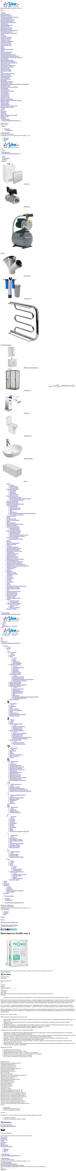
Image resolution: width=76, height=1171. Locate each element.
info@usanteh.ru (6, 132)
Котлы (14, 659)
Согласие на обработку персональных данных (12, 1165)
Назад (9, 647)
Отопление (12, 655)
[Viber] (10, 929)
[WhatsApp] (12, 929)
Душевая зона (13, 809)
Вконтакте (6, 138)
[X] (8, 929)
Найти (2, 1169)
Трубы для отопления (17, 688)
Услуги (2, 1141)
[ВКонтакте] (1, 929)
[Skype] (14, 929)
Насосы (11, 722)
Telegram (6, 139)
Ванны (11, 863)
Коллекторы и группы (18, 676)
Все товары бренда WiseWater (8, 1126)
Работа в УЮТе (4, 1145)
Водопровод (13, 706)
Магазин (3, 1143)
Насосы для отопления (18, 742)
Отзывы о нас (4, 1139)
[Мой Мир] (6, 929)
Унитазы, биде (13, 838)
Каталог (9, 648)
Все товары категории (6, 1124)
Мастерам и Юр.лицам (6, 1146)
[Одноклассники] (3, 929)
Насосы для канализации (18, 726)
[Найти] (2, 11)
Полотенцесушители (15, 787)
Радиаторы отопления (18, 667)
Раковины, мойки (14, 854)
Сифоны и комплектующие (19, 874)
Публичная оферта (7, 1162)
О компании (4, 1138)
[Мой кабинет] (1, 636)
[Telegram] (16, 929)
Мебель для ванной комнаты (17, 797)
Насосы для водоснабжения (19, 733)
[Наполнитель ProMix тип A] (17, 969)
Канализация (13, 750)
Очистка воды (13, 764)
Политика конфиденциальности (9, 1163)
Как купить (3, 1142)
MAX (5, 140)
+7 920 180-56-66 (5, 119)
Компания (9, 887)
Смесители (12, 819)
